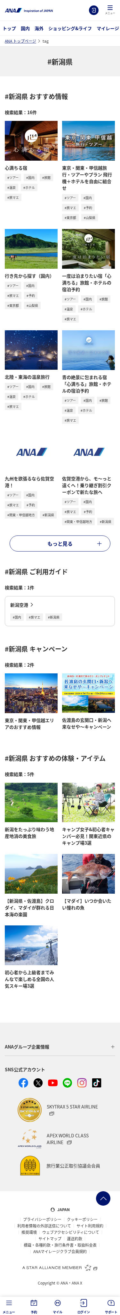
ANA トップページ (20, 41)
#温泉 (11, 187)
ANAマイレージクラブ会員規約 (60, 1251)
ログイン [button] (83, 1312)
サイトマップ (49, 1239)
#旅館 (46, 177)
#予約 (88, 207)
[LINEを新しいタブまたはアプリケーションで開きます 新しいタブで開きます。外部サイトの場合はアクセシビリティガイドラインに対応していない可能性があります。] (67, 1083)
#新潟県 (48, 514)
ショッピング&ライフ (70, 28)
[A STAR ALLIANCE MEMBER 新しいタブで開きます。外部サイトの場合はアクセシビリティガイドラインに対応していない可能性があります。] (60, 1267)
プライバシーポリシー (42, 1219)
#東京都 (70, 217)
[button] (110, 10)
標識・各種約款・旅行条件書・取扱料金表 (60, 1245)
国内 (25, 28)
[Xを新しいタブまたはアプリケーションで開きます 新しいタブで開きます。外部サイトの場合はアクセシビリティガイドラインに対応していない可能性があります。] (38, 1083)
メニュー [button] (9, 1312)
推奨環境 (29, 1232)
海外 (39, 28)
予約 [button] (34, 1312)
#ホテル (29, 187)
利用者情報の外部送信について (44, 1226)
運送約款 (74, 1239)
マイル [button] (57, 1312)
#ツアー (13, 177)
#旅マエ (13, 197)
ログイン (94, 10)
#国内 (30, 177)
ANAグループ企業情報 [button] (27, 1046)
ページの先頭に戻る (103, 1198)
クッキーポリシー (82, 1219)
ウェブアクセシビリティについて (70, 1232)
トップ (9, 28)
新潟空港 (19, 605)
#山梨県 (89, 217)
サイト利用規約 (89, 1226)
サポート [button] (111, 1312)
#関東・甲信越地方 (21, 514)
